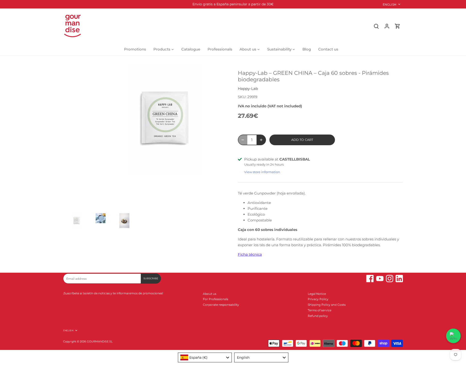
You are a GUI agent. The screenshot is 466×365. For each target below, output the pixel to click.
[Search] (376, 26)
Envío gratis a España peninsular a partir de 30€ (233, 4)
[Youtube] (379, 278)
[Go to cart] (397, 26)
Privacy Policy (318, 299)
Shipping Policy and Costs (327, 304)
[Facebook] (370, 278)
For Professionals (215, 299)
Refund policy (318, 316)
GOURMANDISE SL (99, 341)
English (389, 4)
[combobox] (205, 357)
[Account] (387, 26)
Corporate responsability (221, 304)
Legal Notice (317, 294)
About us (209, 294)
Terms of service (319, 310)
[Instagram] (389, 278)
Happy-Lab (248, 88)
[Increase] (261, 140)
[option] (74, 223)
